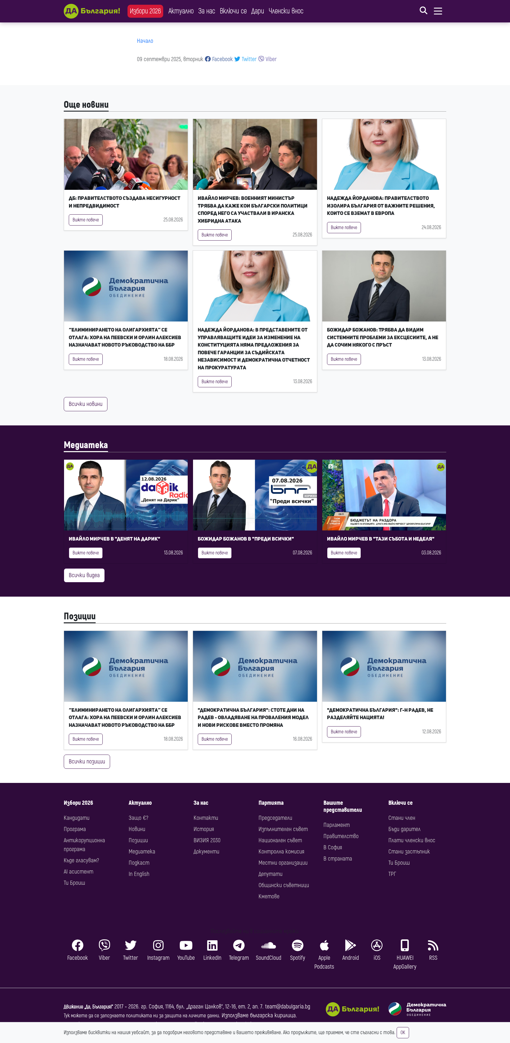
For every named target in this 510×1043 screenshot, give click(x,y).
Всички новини (85, 404)
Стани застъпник (409, 851)
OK (403, 1033)
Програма (75, 829)
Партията (271, 803)
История (204, 829)
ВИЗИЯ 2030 (207, 840)
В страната (337, 858)
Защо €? (138, 818)
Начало (145, 41)
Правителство (341, 836)
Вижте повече (86, 220)
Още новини (86, 105)
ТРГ (392, 874)
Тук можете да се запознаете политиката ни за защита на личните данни (141, 1016)
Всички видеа (84, 575)
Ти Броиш (74, 883)
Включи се (233, 11)
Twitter (248, 59)
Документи (206, 851)
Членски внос (286, 11)
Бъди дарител (404, 829)
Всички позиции (87, 761)
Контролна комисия (281, 851)
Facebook (222, 59)
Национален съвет (280, 840)
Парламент (336, 825)
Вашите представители (342, 806)
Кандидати (76, 818)
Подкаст (139, 862)
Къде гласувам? (81, 860)
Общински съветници (284, 885)
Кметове (269, 896)
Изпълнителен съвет (283, 829)
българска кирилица (273, 1015)
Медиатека (86, 445)
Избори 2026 (145, 11)
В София (332, 847)
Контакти (206, 818)
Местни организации (283, 862)
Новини (137, 829)
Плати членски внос (411, 840)
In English (139, 874)
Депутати (270, 874)
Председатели (275, 818)
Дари (257, 11)
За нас (206, 11)
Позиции (80, 616)
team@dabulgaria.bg (287, 1006)
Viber (270, 59)
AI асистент (78, 871)
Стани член (401, 818)
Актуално (181, 11)
